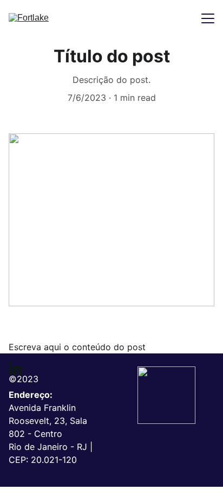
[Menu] (207, 18)
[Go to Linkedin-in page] (15, 368)
